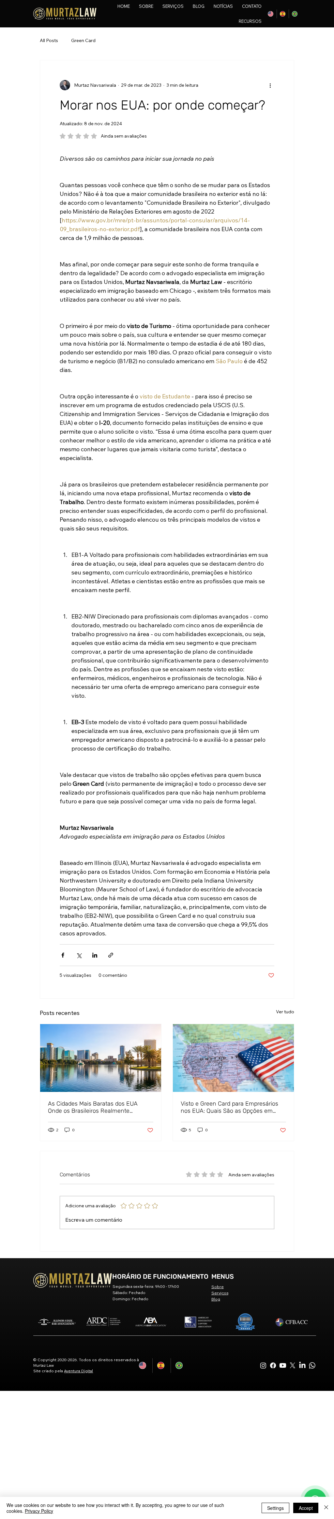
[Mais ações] (270, 85)
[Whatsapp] (312, 1365)
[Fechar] (326, 1508)
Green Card (83, 40)
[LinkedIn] (302, 1365)
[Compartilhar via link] (111, 955)
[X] (292, 1365)
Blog (215, 1299)
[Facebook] (273, 1365)
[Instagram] (263, 1365)
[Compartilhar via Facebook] (63, 955)
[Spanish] (283, 13)
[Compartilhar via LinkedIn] (95, 955)
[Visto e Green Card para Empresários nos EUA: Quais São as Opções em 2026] (233, 1058)
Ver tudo (285, 1012)
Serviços (219, 1292)
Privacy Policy (39, 1511)
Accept (306, 1508)
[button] (189, 21)
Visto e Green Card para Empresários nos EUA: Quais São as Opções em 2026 (229, 1107)
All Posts (49, 40)
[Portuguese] (295, 13)
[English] (271, 13)
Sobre (217, 1286)
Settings (275, 1508)
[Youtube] (283, 1365)
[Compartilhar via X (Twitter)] (79, 955)
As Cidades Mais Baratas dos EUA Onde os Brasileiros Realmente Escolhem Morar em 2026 (93, 1107)
